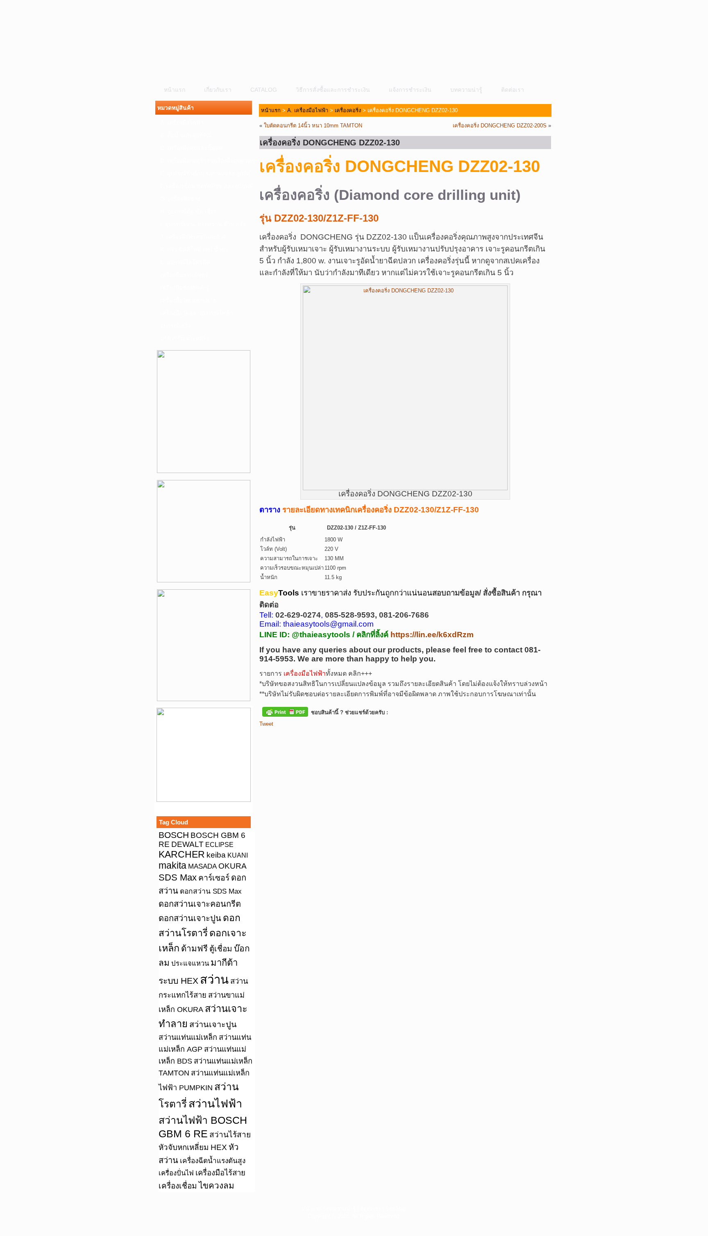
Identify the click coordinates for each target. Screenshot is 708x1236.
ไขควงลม (216, 1185)
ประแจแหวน (190, 963)
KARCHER (182, 854)
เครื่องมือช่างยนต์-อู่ (184, 287)
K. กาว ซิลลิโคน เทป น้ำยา (194, 249)
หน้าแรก (174, 89)
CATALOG (263, 89)
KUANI (237, 855)
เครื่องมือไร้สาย (220, 1172)
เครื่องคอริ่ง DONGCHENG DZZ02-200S (500, 125)
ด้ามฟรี (194, 948)
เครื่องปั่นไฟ (176, 1173)
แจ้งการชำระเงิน (410, 89)
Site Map (395, 1209)
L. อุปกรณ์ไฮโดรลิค (185, 262)
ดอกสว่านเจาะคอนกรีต (200, 903)
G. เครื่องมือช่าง (180, 198)
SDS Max (178, 877)
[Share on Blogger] (296, 737)
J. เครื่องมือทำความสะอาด (193, 236)
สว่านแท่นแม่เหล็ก (188, 1037)
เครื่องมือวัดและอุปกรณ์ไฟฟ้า (196, 313)
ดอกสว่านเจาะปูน (190, 918)
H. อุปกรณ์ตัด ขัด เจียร (188, 211)
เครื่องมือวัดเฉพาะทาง (188, 300)
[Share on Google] (311, 737)
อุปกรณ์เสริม (176, 325)
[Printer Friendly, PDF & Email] (285, 711)
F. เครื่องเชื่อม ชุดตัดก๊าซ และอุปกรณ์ (206, 186)
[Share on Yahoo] (326, 737)
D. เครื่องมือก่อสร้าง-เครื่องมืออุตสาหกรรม (206, 160)
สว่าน (214, 979)
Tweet (266, 724)
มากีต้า (224, 963)
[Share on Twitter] (281, 737)
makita (172, 865)
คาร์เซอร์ (213, 877)
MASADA (202, 866)
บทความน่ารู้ (466, 89)
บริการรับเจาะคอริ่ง (184, 338)
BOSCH (174, 835)
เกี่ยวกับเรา (217, 89)
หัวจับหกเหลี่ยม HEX (193, 1147)
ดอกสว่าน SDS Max (211, 891)
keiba (216, 854)
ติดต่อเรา (512, 89)
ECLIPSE (219, 844)
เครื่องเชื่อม (178, 1186)
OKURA (232, 865)
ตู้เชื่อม (220, 948)
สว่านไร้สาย (230, 1134)
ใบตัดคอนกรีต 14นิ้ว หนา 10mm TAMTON (313, 125)
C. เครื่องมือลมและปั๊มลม (191, 148)
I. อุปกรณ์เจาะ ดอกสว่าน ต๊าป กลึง (203, 224)
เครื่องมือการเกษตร (184, 275)
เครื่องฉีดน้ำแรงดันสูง (212, 1161)
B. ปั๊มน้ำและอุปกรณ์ (185, 135)
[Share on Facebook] (265, 737)
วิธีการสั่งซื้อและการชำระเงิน (333, 89)
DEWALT (187, 844)
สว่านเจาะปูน (213, 1024)
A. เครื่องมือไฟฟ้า (182, 122)
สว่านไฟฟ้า (215, 1104)
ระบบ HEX (178, 981)
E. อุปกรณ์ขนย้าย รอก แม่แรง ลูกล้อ (205, 173)
